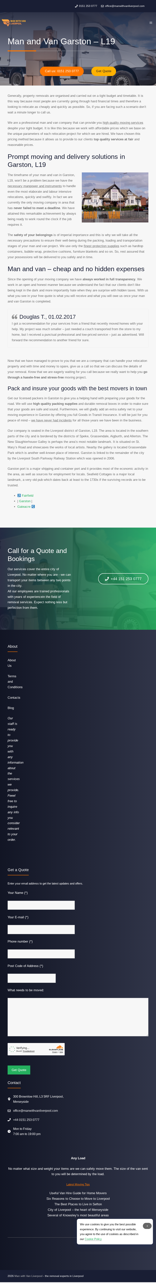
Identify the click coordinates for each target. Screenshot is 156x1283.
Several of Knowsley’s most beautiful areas (78, 1215)
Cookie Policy (93, 1239)
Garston (24, 501)
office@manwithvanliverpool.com (35, 1110)
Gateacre (23, 507)
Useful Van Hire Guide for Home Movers (78, 1193)
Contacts (14, 697)
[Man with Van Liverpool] (14, 22)
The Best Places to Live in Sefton (78, 1204)
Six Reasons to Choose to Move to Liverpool (78, 1199)
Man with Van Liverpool (28, 1275)
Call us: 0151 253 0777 (62, 71)
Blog (11, 708)
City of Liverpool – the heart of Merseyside (78, 1210)
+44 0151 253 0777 (26, 1119)
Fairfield (27, 495)
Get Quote (103, 71)
